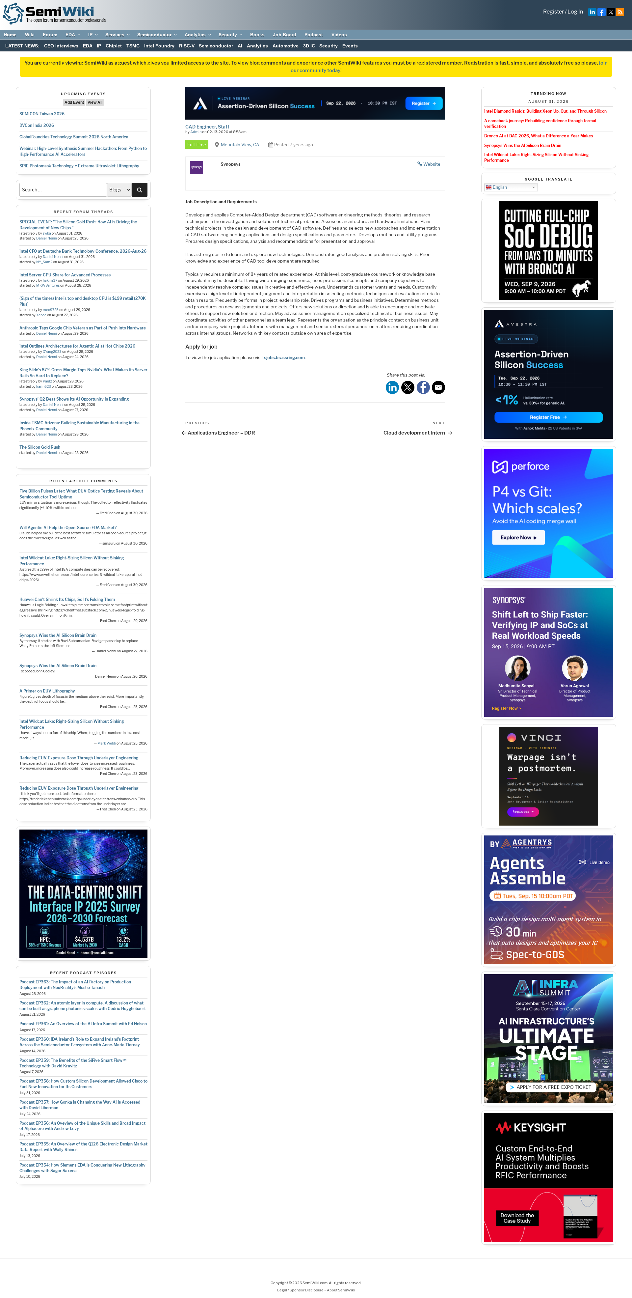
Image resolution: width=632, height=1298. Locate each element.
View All (95, 102)
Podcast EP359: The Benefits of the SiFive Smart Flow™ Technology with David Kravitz (72, 1063)
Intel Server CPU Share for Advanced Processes (65, 274)
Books (257, 34)
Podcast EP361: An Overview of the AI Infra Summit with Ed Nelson (83, 1023)
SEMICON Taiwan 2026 (42, 113)
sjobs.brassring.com (284, 357)
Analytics (195, 34)
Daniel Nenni (46, 238)
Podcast (313, 34)
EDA (70, 34)
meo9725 (51, 310)
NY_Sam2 (44, 262)
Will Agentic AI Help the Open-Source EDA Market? (68, 527)
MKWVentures (48, 285)
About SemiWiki (341, 1290)
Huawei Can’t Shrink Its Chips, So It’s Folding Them (67, 599)
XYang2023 (52, 352)
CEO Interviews (61, 45)
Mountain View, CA (240, 144)
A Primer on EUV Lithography (47, 691)
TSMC (133, 45)
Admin (195, 131)
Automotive (286, 45)
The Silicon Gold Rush (39, 447)
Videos (339, 34)
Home (10, 34)
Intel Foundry (159, 45)
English (499, 186)
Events (350, 45)
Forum (50, 34)
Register (553, 12)
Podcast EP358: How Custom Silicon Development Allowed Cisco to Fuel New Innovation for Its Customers (83, 1084)
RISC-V (187, 45)
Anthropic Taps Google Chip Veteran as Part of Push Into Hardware (82, 327)
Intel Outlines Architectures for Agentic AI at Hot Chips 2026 (77, 346)
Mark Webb (106, 743)
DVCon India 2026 (36, 125)
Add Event (74, 102)
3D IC (309, 45)
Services (114, 34)
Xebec (41, 315)
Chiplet (114, 45)
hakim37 (50, 280)
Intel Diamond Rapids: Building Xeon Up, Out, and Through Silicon (545, 111)
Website (431, 164)
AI (240, 45)
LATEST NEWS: (22, 45)
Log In (575, 12)
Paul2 (47, 381)
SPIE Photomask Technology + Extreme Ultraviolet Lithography (79, 165)
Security (228, 34)
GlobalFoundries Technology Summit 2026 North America (73, 136)
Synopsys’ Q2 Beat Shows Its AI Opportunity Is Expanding (74, 399)
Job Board (284, 34)
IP (90, 34)
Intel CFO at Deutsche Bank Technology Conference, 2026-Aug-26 (82, 251)
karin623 (43, 386)
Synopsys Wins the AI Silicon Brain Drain (57, 635)
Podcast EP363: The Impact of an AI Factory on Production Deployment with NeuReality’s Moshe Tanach (75, 984)
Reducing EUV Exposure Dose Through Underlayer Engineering (78, 757)
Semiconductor (154, 34)
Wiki (30, 34)
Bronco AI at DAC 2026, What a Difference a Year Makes (538, 135)
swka (47, 233)
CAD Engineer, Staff (207, 126)
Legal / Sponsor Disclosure (300, 1290)
